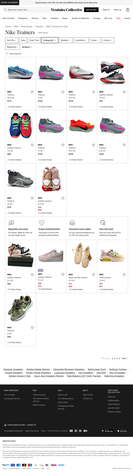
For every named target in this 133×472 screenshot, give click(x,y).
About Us (129, 18)
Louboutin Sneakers (64, 372)
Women (35, 18)
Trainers (39, 26)
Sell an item (91, 9)
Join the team (113, 408)
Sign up (117, 9)
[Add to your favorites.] (32, 92)
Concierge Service (12, 398)
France (5, 468)
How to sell (62, 394)
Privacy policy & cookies (58, 431)
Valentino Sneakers (114, 376)
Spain (43, 468)
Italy (47, 468)
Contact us (87, 398)
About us (111, 396)
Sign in (106, 9)
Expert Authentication (49, 228)
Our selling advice (65, 398)
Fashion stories (114, 411)
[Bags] (69, 18)
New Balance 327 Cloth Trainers (84, 376)
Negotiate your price (18, 228)
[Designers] (29, 18)
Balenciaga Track (97, 369)
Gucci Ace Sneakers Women (49, 376)
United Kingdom (14, 468)
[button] (127, 10)
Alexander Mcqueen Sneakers (68, 369)
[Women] (40, 18)
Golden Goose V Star (20, 376)
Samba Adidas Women (38, 369)
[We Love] (114, 18)
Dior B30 (101, 372)
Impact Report (114, 404)
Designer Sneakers (13, 369)
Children (55, 18)
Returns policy (39, 405)
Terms (43, 431)
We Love (108, 18)
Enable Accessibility (9, 2)
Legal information (32, 431)
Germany (36, 468)
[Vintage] (102, 18)
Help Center (88, 394)
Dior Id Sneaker (117, 372)
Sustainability (113, 400)
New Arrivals (8, 18)
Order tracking (39, 394)
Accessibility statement (13, 431)
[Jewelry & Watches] (91, 18)
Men (45, 18)
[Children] (60, 18)
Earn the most (106, 228)
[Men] (49, 18)
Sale (118, 18)
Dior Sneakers (86, 372)
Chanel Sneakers (13, 372)
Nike (16, 26)
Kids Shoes (26, 26)
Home (8, 26)
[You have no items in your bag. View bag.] (127, 10)
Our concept (9, 394)
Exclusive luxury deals (80, 228)
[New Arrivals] (16, 18)
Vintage (96, 18)
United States (26, 468)
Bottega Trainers (118, 369)
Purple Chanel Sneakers (38, 372)
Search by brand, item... (18, 9)
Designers (22, 18)
